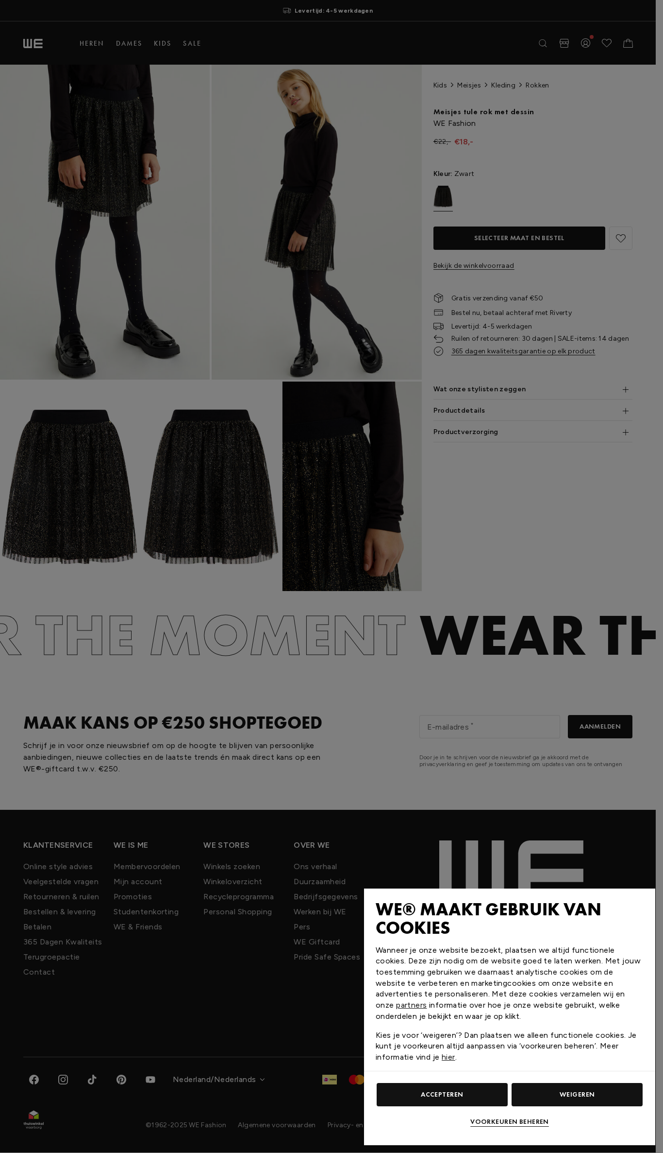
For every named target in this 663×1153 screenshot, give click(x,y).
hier (448, 1057)
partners (411, 1005)
